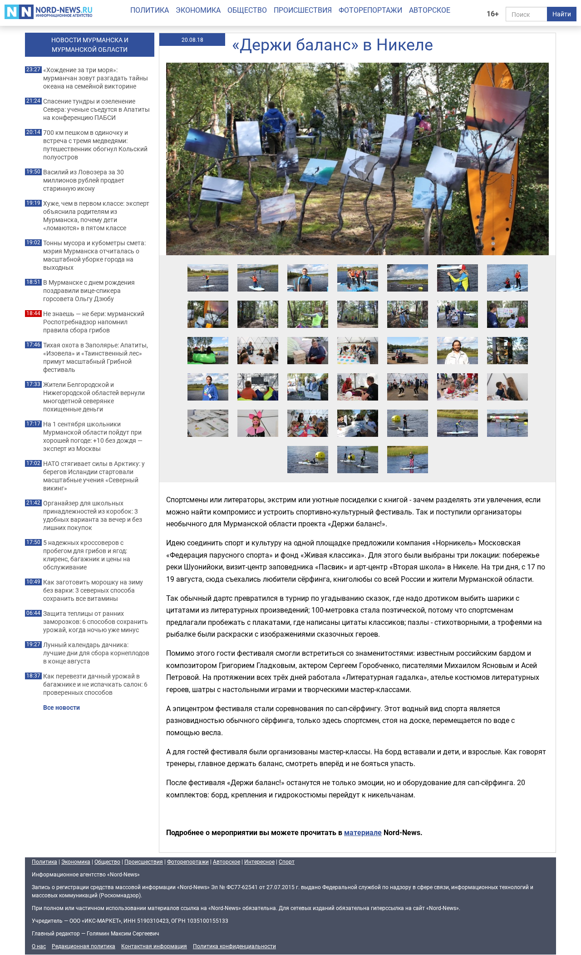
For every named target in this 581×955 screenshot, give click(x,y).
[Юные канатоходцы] (408, 300)
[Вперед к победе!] (458, 409)
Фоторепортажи (370, 10)
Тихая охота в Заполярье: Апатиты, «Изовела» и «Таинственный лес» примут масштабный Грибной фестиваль (95, 357)
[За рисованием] (308, 409)
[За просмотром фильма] (258, 372)
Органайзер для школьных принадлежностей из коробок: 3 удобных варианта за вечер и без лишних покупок (92, 515)
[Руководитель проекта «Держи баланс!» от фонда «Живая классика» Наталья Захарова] (208, 372)
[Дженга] (308, 336)
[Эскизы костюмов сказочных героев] (208, 409)
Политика (149, 10)
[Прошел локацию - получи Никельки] (358, 409)
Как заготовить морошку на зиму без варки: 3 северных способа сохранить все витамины (93, 590)
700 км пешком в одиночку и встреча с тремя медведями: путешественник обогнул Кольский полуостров (95, 145)
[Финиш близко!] (308, 445)
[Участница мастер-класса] (308, 263)
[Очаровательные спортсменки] (458, 263)
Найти (561, 14)
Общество (247, 10)
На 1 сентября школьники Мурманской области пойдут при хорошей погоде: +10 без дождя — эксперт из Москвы (93, 436)
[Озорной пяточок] (258, 409)
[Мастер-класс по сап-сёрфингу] (208, 263)
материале (363, 832)
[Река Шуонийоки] (408, 263)
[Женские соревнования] (358, 445)
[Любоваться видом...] (208, 336)
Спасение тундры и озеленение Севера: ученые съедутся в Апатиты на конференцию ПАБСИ (96, 109)
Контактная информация (154, 946)
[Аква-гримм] (507, 372)
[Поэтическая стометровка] (308, 372)
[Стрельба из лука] (308, 300)
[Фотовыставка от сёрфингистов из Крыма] (208, 300)
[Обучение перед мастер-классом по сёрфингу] (358, 263)
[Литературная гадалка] (358, 372)
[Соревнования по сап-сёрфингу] (408, 409)
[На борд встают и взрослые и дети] (258, 263)
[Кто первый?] (507, 409)
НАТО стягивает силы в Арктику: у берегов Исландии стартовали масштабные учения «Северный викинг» (94, 476)
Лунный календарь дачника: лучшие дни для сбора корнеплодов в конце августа (96, 653)
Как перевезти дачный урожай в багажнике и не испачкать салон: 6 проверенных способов (95, 684)
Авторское (429, 10)
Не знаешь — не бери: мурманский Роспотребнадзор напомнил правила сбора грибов (93, 322)
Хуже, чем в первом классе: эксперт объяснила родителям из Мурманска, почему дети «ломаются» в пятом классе (96, 215)
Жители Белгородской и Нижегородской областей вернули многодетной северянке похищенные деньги (94, 397)
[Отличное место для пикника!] (408, 336)
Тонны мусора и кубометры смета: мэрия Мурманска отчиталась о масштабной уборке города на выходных (94, 255)
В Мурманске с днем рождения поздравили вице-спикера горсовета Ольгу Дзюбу (89, 290)
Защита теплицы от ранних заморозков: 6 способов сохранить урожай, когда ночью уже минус (95, 621)
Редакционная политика (83, 946)
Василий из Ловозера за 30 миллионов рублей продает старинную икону (83, 180)
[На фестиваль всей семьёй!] (458, 300)
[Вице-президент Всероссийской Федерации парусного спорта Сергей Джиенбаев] (458, 336)
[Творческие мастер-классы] (458, 372)
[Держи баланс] (408, 372)
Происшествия (303, 10)
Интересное (259, 861)
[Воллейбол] (358, 300)
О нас (39, 946)
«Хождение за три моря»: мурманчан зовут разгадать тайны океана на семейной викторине (95, 78)
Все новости (61, 707)
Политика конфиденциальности (234, 946)
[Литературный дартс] (507, 300)
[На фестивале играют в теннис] (258, 300)
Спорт (287, 861)
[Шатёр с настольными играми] (258, 336)
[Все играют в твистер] (358, 336)
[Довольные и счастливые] (507, 263)
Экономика (198, 10)
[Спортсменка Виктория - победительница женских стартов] (408, 445)
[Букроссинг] (507, 336)
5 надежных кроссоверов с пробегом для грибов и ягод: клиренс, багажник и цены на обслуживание (86, 555)
